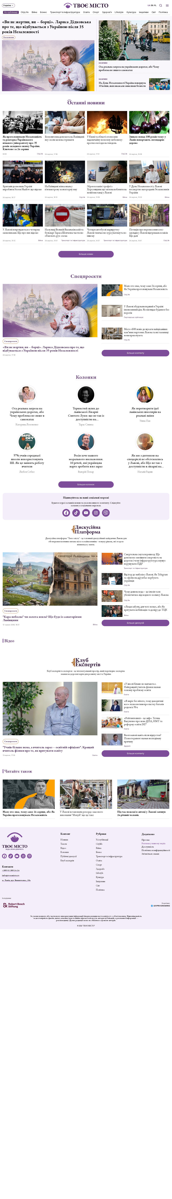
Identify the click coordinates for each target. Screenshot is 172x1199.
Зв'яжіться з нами (150, 853)
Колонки (86, 377)
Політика (163, 12)
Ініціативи (144, 12)
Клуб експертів (67, 860)
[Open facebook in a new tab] (66, 513)
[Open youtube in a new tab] (86, 513)
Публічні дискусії (68, 856)
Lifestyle (119, 12)
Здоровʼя (107, 12)
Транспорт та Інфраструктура (65, 12)
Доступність (148, 846)
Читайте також (18, 771)
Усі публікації (11, 12)
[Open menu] (167, 5)
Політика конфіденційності (156, 850)
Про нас (146, 839)
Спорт (96, 12)
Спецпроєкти (86, 276)
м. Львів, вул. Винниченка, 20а (16, 880)
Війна (34, 12)
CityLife (25, 12)
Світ (154, 12)
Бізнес (43, 12)
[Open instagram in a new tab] (96, 513)
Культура (131, 12)
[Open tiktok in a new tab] (76, 513)
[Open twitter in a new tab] (106, 513)
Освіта (86, 12)
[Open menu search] (160, 5)
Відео (9, 641)
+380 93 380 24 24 (10, 870)
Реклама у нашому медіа (153, 843)
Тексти (63, 844)
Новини (64, 839)
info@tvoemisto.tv (10, 875)
